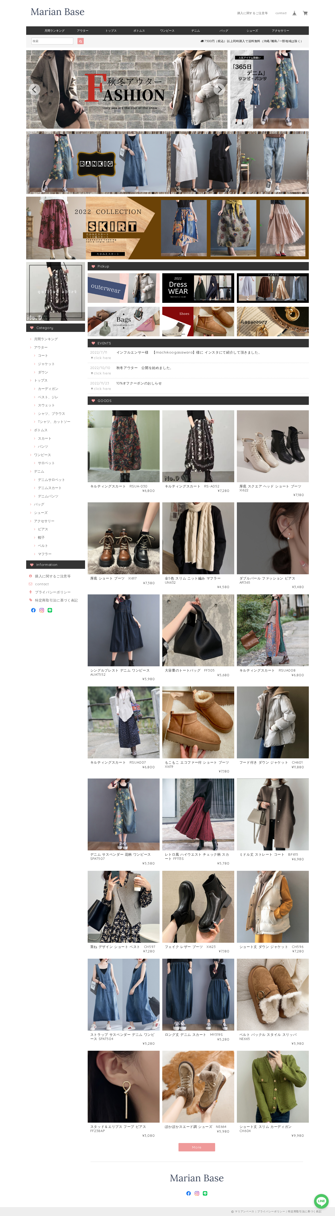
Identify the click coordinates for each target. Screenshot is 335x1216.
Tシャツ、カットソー (54, 421)
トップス (111, 30)
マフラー (45, 554)
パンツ (43, 446)
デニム (195, 30)
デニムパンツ (48, 496)
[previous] (34, 89)
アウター (82, 30)
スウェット (46, 405)
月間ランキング (54, 30)
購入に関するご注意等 (252, 13)
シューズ (252, 30)
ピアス (43, 529)
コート (43, 355)
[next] (219, 89)
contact (281, 13)
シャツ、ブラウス (51, 413)
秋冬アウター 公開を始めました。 (145, 368)
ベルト (43, 545)
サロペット (46, 463)
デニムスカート (50, 488)
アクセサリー (280, 30)
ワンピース (167, 30)
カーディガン (48, 389)
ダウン (43, 372)
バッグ (224, 30)
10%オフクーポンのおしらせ (139, 383)
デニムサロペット (51, 480)
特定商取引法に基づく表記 (56, 600)
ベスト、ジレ (48, 397)
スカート (45, 438)
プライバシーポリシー (53, 592)
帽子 (41, 537)
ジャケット (46, 364)
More (197, 1147)
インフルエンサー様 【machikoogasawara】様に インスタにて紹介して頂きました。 (189, 352)
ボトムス (139, 30)
